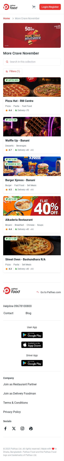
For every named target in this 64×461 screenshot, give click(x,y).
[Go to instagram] (22, 429)
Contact (8, 313)
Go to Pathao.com (50, 292)
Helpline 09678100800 (17, 306)
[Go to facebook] (5, 429)
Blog (28, 313)
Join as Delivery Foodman (19, 393)
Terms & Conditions (15, 402)
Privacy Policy (12, 412)
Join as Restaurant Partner (20, 384)
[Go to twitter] (14, 429)
